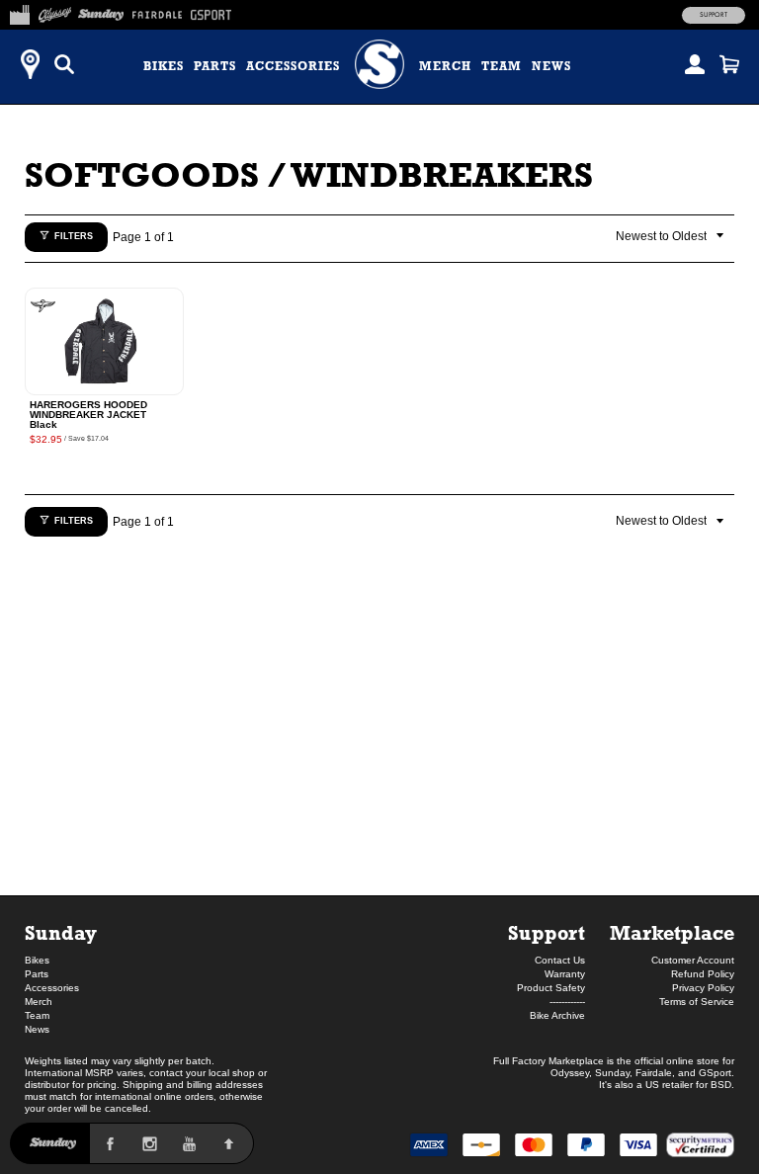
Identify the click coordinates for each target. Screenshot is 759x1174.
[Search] (64, 64)
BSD (721, 1084)
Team (501, 66)
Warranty (565, 973)
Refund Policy (702, 973)
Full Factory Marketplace (548, 1060)
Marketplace (672, 932)
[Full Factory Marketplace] (19, 12)
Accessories (293, 66)
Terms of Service (696, 1001)
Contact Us (560, 960)
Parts (215, 66)
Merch (445, 66)
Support (713, 15)
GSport (715, 1072)
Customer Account (692, 960)
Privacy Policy (703, 987)
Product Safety (551, 987)
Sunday (61, 932)
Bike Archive (557, 1015)
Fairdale (653, 1072)
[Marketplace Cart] (729, 64)
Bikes (163, 66)
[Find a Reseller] (29, 64)
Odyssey (569, 1072)
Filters (73, 236)
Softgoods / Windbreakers (309, 174)
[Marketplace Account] (695, 64)
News (551, 66)
